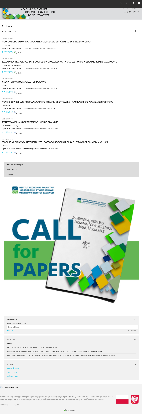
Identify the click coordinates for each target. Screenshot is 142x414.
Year (15, 343)
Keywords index (13, 368)
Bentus (26, 405)
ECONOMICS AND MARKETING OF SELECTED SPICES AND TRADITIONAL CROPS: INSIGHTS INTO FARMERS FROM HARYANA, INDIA (54, 351)
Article (8, 52)
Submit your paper (15, 165)
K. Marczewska (6, 126)
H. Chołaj (15, 126)
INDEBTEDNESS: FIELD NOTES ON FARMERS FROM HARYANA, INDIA (32, 347)
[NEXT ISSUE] (138, 32)
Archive (10, 175)
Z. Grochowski (6, 45)
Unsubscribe (132, 331)
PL (121, 3)
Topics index (12, 372)
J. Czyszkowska (6, 65)
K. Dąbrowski (16, 65)
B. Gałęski (5, 85)
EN (127, 3)
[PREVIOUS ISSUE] (135, 32)
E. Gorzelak (5, 146)
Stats (20, 53)
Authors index (12, 376)
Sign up (10, 331)
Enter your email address (16, 323)
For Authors (12, 170)
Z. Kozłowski (6, 106)
